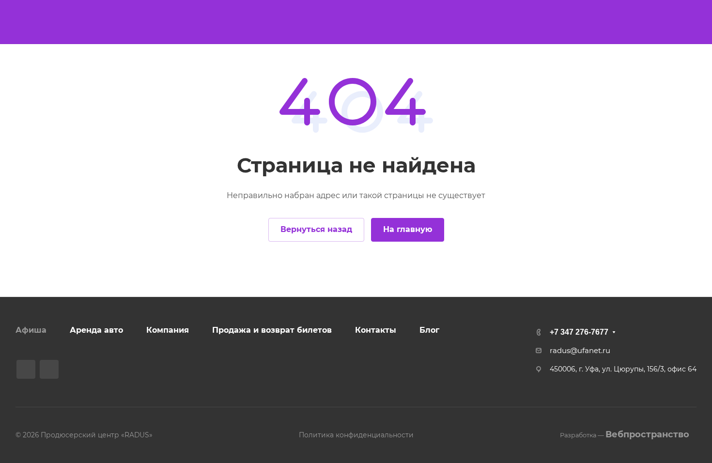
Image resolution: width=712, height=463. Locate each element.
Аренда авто (96, 330)
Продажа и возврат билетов (272, 330)
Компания (167, 330)
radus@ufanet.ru (580, 350)
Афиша (30, 330)
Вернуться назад (316, 229)
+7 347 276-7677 (579, 332)
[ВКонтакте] (25, 369)
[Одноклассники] (49, 369)
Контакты (375, 330)
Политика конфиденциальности (356, 435)
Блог (429, 330)
